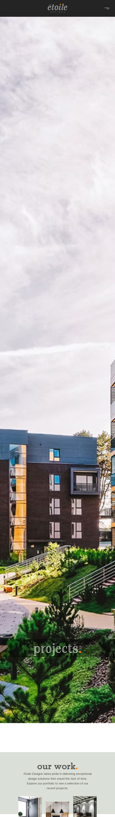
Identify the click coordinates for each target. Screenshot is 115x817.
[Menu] (106, 8)
